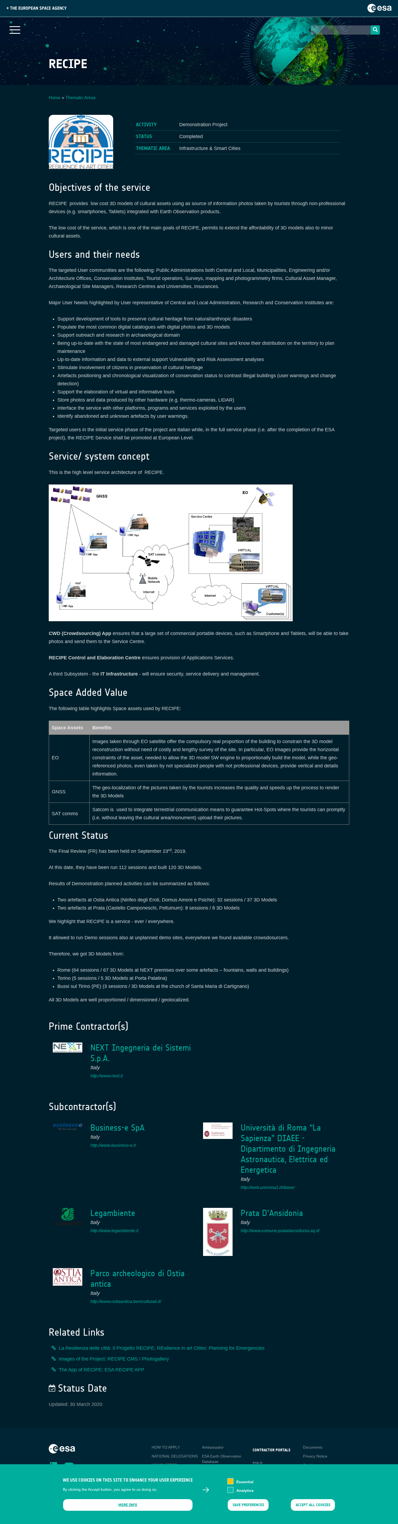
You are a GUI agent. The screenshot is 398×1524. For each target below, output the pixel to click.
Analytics (245, 1490)
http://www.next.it (106, 1076)
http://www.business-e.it (113, 1145)
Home (54, 97)
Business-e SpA (117, 1127)
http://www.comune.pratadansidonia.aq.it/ (280, 1230)
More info (127, 1505)
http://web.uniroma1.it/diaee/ (268, 1187)
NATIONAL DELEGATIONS (175, 1456)
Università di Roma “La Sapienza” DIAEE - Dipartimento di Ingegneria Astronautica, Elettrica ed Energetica (288, 1148)
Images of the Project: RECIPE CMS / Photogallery (114, 1359)
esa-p (257, 1462)
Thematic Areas (81, 97)
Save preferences (248, 1505)
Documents (312, 1447)
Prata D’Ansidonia (272, 1213)
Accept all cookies (313, 1505)
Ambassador (213, 1447)
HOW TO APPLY (166, 1447)
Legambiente (112, 1213)
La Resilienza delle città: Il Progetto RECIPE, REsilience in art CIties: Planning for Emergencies (162, 1348)
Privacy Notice (315, 1456)
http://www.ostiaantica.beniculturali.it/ (125, 1301)
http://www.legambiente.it (114, 1230)
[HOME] (62, 1448)
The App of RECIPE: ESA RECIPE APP (101, 1369)
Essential (244, 1482)
